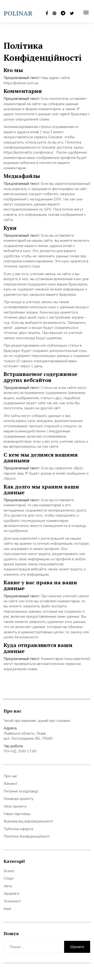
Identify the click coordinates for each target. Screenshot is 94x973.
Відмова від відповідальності (28, 821)
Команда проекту (19, 798)
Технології (12, 901)
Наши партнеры (17, 813)
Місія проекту (15, 806)
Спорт (9, 878)
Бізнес (9, 871)
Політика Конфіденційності (26, 836)
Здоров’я (11, 893)
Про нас (10, 776)
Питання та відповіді (21, 791)
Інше (7, 908)
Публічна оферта (18, 829)
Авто (8, 886)
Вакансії (10, 783)
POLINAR (18, 13)
